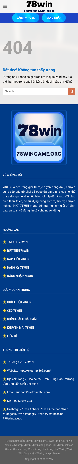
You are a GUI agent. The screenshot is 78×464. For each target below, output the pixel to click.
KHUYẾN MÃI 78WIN (20, 327)
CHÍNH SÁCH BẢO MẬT (22, 319)
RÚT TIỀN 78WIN (18, 250)
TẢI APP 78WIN (17, 242)
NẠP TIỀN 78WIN (18, 259)
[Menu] (5, 6)
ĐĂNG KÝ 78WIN (18, 267)
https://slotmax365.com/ (35, 370)
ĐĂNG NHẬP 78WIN (20, 276)
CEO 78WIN (14, 310)
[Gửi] (71, 91)
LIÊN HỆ (12, 336)
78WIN (7, 187)
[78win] (39, 6)
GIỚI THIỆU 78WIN (19, 302)
